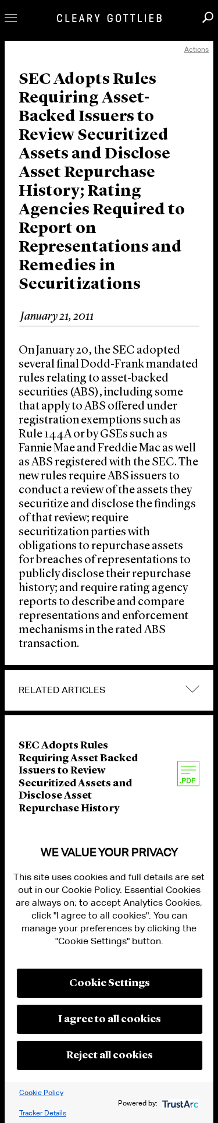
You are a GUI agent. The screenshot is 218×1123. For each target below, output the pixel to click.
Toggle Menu (11, 18)
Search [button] (207, 17)
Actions (196, 49)
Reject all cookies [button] (109, 1055)
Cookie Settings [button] (109, 983)
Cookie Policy (41, 1092)
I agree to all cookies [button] (109, 1019)
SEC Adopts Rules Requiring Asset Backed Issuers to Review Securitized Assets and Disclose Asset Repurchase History (78, 777)
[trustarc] (179, 1103)
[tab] (109, 690)
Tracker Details (42, 1112)
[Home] (109, 18)
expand (192, 689)
